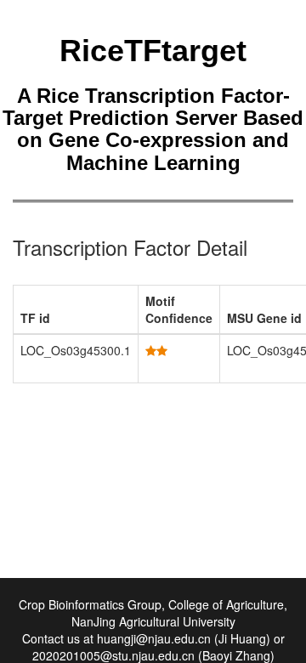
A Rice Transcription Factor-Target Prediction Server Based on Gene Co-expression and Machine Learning (153, 129)
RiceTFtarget (153, 50)
